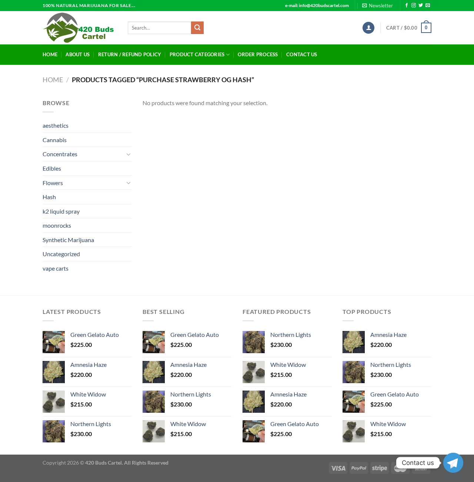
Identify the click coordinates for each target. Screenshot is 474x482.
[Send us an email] (427, 5)
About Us (78, 54)
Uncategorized (61, 253)
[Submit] (197, 27)
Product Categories (197, 54)
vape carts (56, 268)
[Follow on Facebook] (406, 5)
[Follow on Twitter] (420, 5)
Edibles (52, 168)
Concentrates (60, 153)
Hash (49, 196)
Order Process (258, 54)
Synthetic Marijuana (68, 239)
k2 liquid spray (61, 211)
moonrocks (57, 225)
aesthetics (56, 125)
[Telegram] (453, 463)
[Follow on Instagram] (413, 5)
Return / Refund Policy (129, 54)
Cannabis (55, 139)
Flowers (53, 182)
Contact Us (301, 54)
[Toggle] (128, 154)
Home (50, 54)
